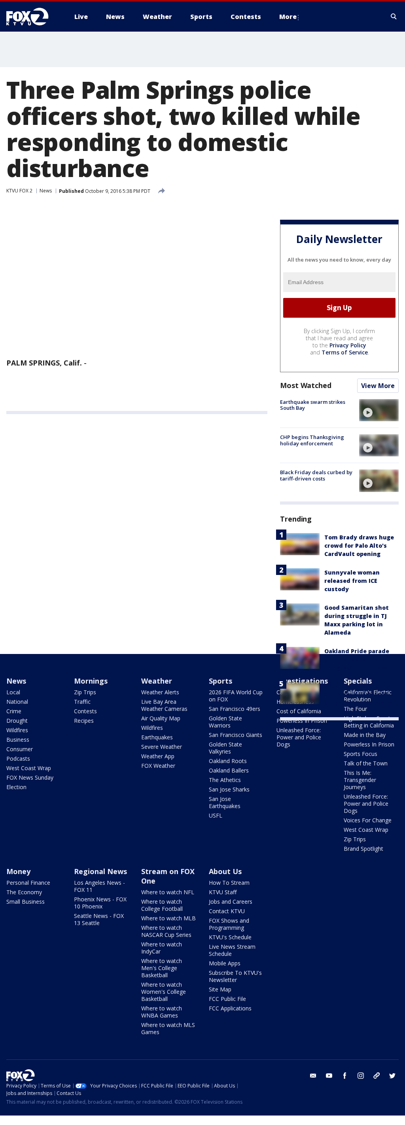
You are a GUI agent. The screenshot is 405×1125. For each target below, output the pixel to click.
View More (378, 385)
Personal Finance (28, 882)
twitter (392, 1075)
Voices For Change (368, 820)
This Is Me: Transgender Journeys (360, 780)
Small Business (25, 901)
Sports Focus (360, 754)
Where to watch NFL (167, 892)
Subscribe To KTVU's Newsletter (235, 976)
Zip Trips (85, 692)
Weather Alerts (160, 692)
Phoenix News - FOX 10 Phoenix (100, 902)
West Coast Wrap (28, 768)
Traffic (82, 701)
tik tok (376, 1075)
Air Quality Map (160, 718)
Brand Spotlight (363, 848)
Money (18, 871)
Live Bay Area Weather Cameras (164, 705)
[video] (379, 410)
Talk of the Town (366, 763)
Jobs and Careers (230, 901)
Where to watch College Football (162, 905)
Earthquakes (157, 737)
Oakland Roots (228, 761)
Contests (85, 711)
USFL (215, 815)
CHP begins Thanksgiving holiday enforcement (312, 440)
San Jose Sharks (229, 789)
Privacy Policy (347, 345)
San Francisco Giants (235, 735)
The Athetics (225, 780)
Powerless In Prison (301, 720)
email (313, 1075)
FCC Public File (227, 999)
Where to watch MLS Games (168, 1028)
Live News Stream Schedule (232, 950)
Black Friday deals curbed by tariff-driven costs (316, 475)
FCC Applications (230, 1008)
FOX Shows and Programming (229, 924)
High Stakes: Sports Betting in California (369, 721)
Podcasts (18, 758)
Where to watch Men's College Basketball (161, 968)
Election (16, 787)
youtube (329, 1075)
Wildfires (17, 730)
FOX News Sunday (29, 777)
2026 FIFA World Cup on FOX (236, 695)
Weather (156, 681)
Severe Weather (161, 746)
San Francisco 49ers (234, 708)
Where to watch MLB (168, 918)
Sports (220, 681)
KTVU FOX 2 (19, 190)
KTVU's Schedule (230, 937)
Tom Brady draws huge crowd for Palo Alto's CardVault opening (359, 545)
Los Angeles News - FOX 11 (99, 886)
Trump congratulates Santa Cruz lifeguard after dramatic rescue (358, 694)
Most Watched (305, 385)
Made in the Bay (365, 735)
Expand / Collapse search (394, 16)
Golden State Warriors (225, 721)
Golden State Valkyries (225, 748)
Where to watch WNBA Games (161, 1011)
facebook (345, 1075)
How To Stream (229, 882)
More (288, 16)
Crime (13, 711)
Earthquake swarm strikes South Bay (312, 405)
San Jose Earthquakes (224, 802)
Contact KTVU (227, 911)
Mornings (91, 681)
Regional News (100, 871)
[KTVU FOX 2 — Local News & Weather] (32, 16)
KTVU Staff (223, 892)
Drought (17, 720)
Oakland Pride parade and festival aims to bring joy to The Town (357, 659)
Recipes (84, 720)
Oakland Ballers (229, 770)
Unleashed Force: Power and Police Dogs (298, 737)
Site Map (220, 989)
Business (17, 739)
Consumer (19, 749)
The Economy (24, 892)
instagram (360, 1075)
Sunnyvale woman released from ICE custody (352, 581)
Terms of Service (345, 352)
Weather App (157, 756)
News (46, 190)
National (17, 701)
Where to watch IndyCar (161, 947)
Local (13, 692)
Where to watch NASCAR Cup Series (166, 931)
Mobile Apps (224, 963)
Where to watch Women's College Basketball (163, 992)
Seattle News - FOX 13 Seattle (99, 919)
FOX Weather (158, 765)
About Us (225, 871)
